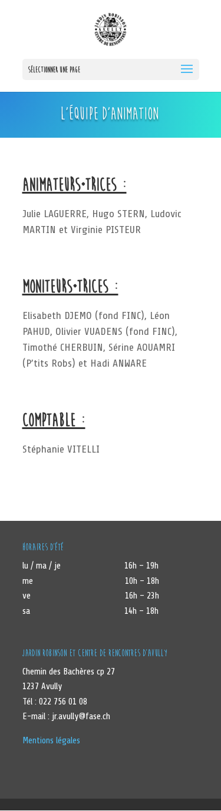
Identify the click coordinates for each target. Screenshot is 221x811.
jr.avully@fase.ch (81, 717)
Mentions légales (51, 741)
